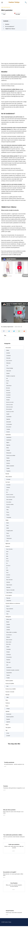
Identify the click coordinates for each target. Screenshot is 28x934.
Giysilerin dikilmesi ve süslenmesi (13, 603)
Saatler (7, 414)
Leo (7, 567)
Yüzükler (8, 429)
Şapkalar (8, 419)
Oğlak (7, 570)
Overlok (8, 611)
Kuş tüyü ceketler (10, 504)
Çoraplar (8, 735)
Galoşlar (8, 450)
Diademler (8, 390)
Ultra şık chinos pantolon (9, 809)
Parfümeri (8, 703)
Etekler (7, 646)
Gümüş (7, 380)
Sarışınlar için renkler (10, 411)
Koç (7, 563)
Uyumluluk (8, 574)
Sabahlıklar (8, 600)
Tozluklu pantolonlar (9, 762)
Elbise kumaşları (9, 639)
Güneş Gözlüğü (9, 368)
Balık (7, 553)
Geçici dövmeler (9, 360)
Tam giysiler (8, 727)
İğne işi (7, 606)
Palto (7, 509)
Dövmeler (8, 358)
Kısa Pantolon (14, 883)
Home (2, 7)
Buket (7, 522)
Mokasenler (8, 452)
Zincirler (8, 431)
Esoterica (8, 546)
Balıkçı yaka (8, 619)
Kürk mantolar (9, 499)
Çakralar (8, 582)
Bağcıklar (8, 445)
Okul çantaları (8, 426)
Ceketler (8, 487)
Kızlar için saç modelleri (11, 688)
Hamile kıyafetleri (9, 680)
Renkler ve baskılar (9, 494)
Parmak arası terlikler (10, 455)
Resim (7, 705)
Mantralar (8, 587)
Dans (7, 525)
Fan (7, 365)
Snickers (8, 463)
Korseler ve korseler (10, 691)
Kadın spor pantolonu (14, 844)
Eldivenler (8, 363)
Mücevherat (8, 385)
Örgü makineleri (9, 608)
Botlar (7, 447)
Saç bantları (8, 392)
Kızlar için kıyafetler (10, 683)
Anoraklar (8, 484)
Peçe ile (8, 535)
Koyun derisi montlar (10, 496)
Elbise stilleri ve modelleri (11, 632)
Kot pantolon (9, 657)
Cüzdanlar (8, 355)
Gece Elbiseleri (9, 634)
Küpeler (8, 373)
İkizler (7, 558)
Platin (7, 383)
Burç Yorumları (9, 549)
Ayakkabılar (8, 434)
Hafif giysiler (8, 616)
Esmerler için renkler (10, 402)
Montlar (8, 507)
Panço (7, 512)
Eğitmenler (8, 543)
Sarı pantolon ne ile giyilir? (9, 872)
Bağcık (7, 442)
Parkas (7, 514)
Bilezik (7, 350)
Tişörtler (8, 675)
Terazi (7, 572)
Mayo (7, 700)
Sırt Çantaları (9, 424)
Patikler (8, 458)
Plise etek (8, 662)
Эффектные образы (10, 28)
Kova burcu (8, 565)
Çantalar (8, 352)
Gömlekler (8, 649)
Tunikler (8, 677)
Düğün (7, 520)
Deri (7, 492)
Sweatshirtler (9, 672)
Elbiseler (8, 637)
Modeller (7, 24)
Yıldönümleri (9, 538)
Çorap (7, 733)
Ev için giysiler (9, 595)
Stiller (7, 697)
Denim (7, 489)
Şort (7, 664)
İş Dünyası (8, 654)
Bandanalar (8, 714)
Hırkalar (8, 651)
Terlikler (8, 468)
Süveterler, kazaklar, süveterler (12, 670)
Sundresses (8, 667)
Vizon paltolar (8, 502)
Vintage (8, 708)
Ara (5, 335)
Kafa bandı (8, 370)
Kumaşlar (8, 479)
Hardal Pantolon (10, 910)
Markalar (7, 694)
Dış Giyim (8, 482)
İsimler (7, 540)
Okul (7, 686)
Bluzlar (7, 621)
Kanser (7, 560)
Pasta (7, 533)
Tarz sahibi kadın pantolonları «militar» (12, 834)
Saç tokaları (8, 397)
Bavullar (7, 473)
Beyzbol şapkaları (10, 716)
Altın (7, 378)
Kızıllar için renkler (9, 404)
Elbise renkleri (8, 642)
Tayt (6, 730)
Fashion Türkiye (14, 2)
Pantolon (8, 659)
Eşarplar (8, 719)
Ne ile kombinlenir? (9, 26)
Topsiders (8, 471)
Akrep (7, 551)
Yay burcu (8, 577)
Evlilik (7, 528)
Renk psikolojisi (9, 409)
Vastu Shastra (9, 592)
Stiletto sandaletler (10, 465)
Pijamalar (8, 598)
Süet (7, 613)
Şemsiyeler (8, 421)
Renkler (8, 399)
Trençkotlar (8, 517)
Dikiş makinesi (9, 476)
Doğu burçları (9, 584)
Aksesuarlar (8, 347)
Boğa (7, 556)
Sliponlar (8, 460)
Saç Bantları (8, 416)
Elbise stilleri (8, 644)
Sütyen (7, 724)
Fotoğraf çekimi (9, 530)
